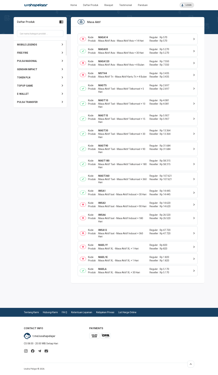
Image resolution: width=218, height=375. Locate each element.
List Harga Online (127, 312)
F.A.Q (64, 312)
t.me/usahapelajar (44, 336)
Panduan (143, 5)
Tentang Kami (31, 312)
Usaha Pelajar (30, 369)
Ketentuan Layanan (81, 312)
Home (74, 5)
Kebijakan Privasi (105, 312)
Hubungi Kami (50, 312)
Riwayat (108, 5)
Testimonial (125, 5)
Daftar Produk (90, 5)
